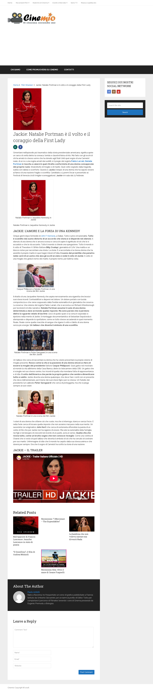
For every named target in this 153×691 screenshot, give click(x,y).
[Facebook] (109, 92)
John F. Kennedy (48, 236)
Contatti (69, 70)
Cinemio (11, 688)
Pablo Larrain (77, 161)
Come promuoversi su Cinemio (42, 70)
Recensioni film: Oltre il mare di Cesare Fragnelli (53, 571)
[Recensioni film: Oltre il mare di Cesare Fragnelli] (53, 558)
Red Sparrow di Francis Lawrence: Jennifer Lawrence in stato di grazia (24, 540)
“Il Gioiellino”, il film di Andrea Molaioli (24, 553)
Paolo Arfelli (33, 592)
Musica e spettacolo (88, 3)
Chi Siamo (15, 70)
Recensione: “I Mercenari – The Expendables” (53, 520)
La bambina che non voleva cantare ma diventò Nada (78, 537)
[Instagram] (114, 92)
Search (125, 112)
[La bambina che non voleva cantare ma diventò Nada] (81, 524)
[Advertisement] (76, 47)
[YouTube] (118, 92)
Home (10, 3)
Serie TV (74, 3)
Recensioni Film (22, 3)
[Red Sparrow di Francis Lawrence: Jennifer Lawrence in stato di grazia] (25, 525)
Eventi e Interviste (59, 3)
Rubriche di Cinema (40, 3)
